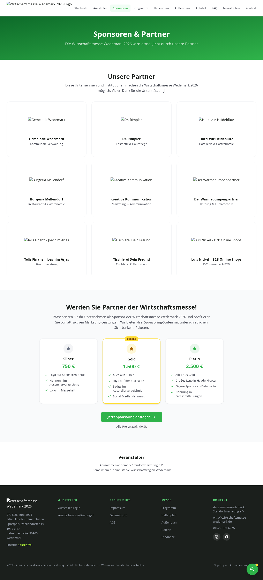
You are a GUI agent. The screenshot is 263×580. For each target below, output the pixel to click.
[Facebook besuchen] (226, 537)
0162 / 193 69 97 (224, 528)
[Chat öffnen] (252, 569)
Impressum (117, 508)
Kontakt (251, 8)
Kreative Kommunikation (130, 565)
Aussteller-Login (69, 508)
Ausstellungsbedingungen (76, 515)
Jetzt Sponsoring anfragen (129, 417)
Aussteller (100, 8)
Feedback (167, 537)
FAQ (214, 8)
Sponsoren (120, 8)
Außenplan (182, 8)
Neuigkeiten (231, 8)
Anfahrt (201, 8)
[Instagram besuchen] (216, 537)
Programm (141, 8)
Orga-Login (220, 565)
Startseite (81, 8)
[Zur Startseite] (39, 8)
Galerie (166, 530)
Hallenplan (161, 8)
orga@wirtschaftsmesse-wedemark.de (230, 520)
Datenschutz (118, 515)
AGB (112, 522)
